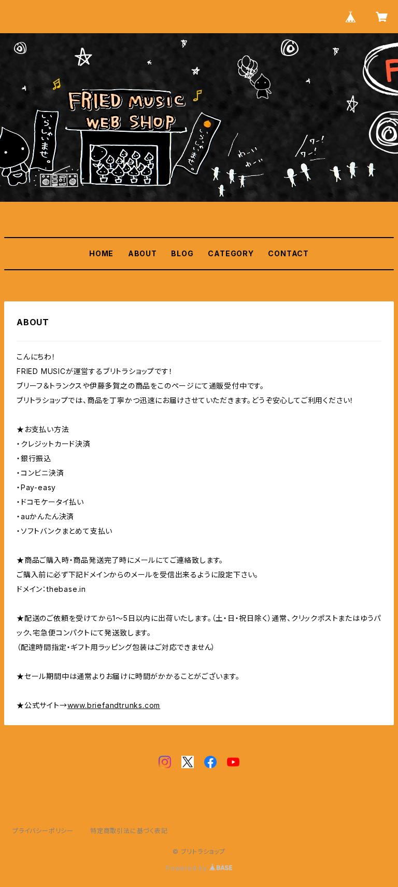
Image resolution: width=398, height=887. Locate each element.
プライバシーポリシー (43, 831)
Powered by (187, 868)
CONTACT (288, 253)
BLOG (182, 253)
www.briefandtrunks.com (114, 705)
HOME (101, 253)
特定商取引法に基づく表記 (129, 831)
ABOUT (142, 253)
